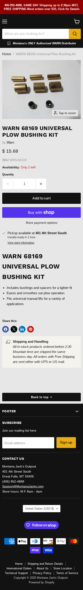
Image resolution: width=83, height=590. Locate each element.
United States (39, 508)
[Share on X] (14, 329)
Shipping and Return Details (45, 563)
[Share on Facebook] (5, 329)
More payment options (41, 222)
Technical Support (16, 573)
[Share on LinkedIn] (22, 329)
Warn (10, 142)
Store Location (62, 568)
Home (6, 54)
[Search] (75, 34)
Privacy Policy (42, 573)
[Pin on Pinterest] (30, 329)
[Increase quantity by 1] (41, 183)
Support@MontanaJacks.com (23, 486)
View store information (21, 242)
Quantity (8, 174)
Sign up (66, 442)
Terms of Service (67, 573)
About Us (42, 568)
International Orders (19, 568)
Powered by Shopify (41, 582)
